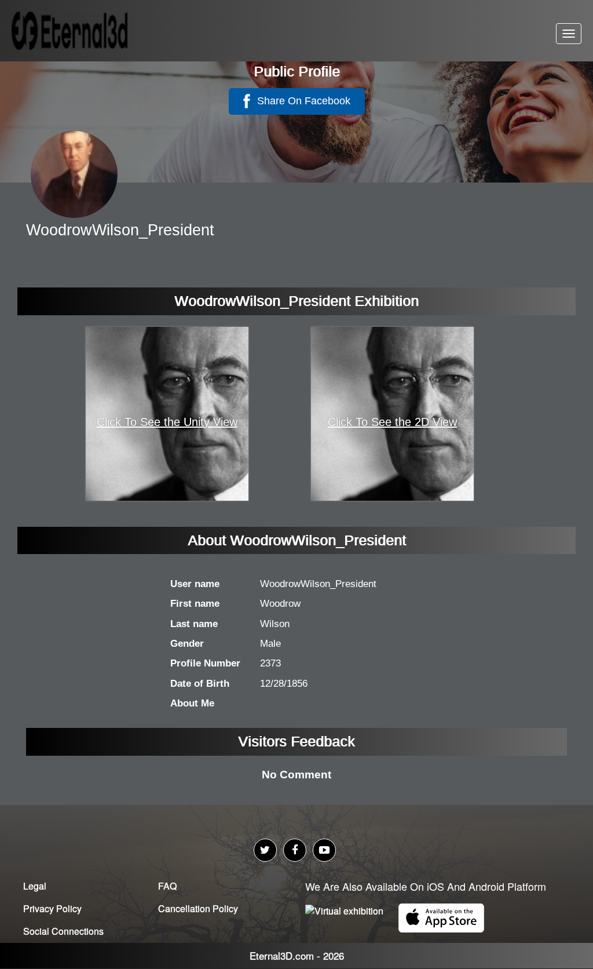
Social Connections (63, 931)
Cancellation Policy (198, 908)
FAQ (167, 886)
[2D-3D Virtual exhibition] (84, 31)
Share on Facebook (302, 101)
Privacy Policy (52, 908)
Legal (34, 886)
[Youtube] (324, 850)
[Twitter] (265, 850)
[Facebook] (294, 850)
